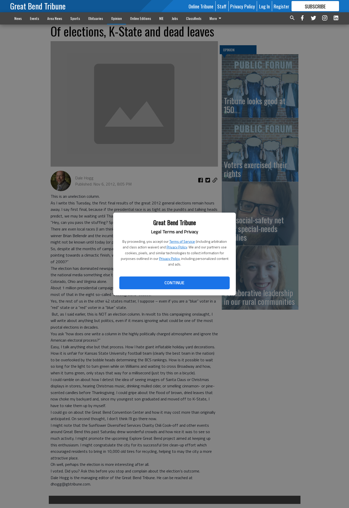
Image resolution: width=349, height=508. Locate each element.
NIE (161, 18)
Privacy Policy (177, 247)
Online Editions (140, 18)
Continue (174, 283)
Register (281, 6)
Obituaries (95, 18)
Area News (54, 18)
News (18, 18)
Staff (221, 6)
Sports (75, 18)
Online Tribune (201, 6)
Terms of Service (182, 241)
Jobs (175, 18)
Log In (264, 6)
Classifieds (193, 18)
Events (34, 18)
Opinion (116, 18)
